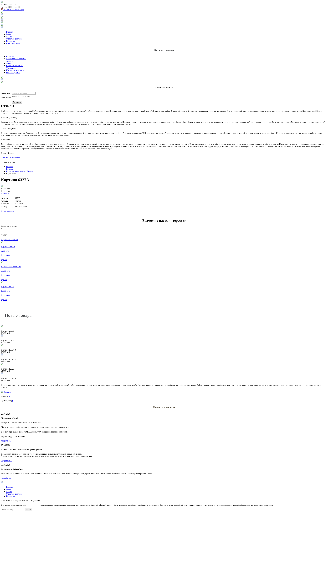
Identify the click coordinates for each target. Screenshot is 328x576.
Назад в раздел (7, 211)
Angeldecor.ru (33, 505)
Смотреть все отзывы (10, 157)
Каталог (9, 169)
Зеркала (9, 61)
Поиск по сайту (13, 43)
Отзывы (7, 106)
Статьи (9, 36)
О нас (8, 34)
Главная (9, 32)
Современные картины (16, 59)
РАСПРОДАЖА (13, 72)
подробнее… (6, 441)
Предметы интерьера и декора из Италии (60, 500)
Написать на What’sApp (13, 9)
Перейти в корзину (9, 240)
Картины (10, 56)
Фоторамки (11, 68)
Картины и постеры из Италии (19, 171)
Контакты (10, 41)
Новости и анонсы (164, 407)
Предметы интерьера (15, 70)
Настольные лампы (14, 65)
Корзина (7, 392)
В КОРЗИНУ (7, 193)
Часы (8, 63)
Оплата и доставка (14, 39)
